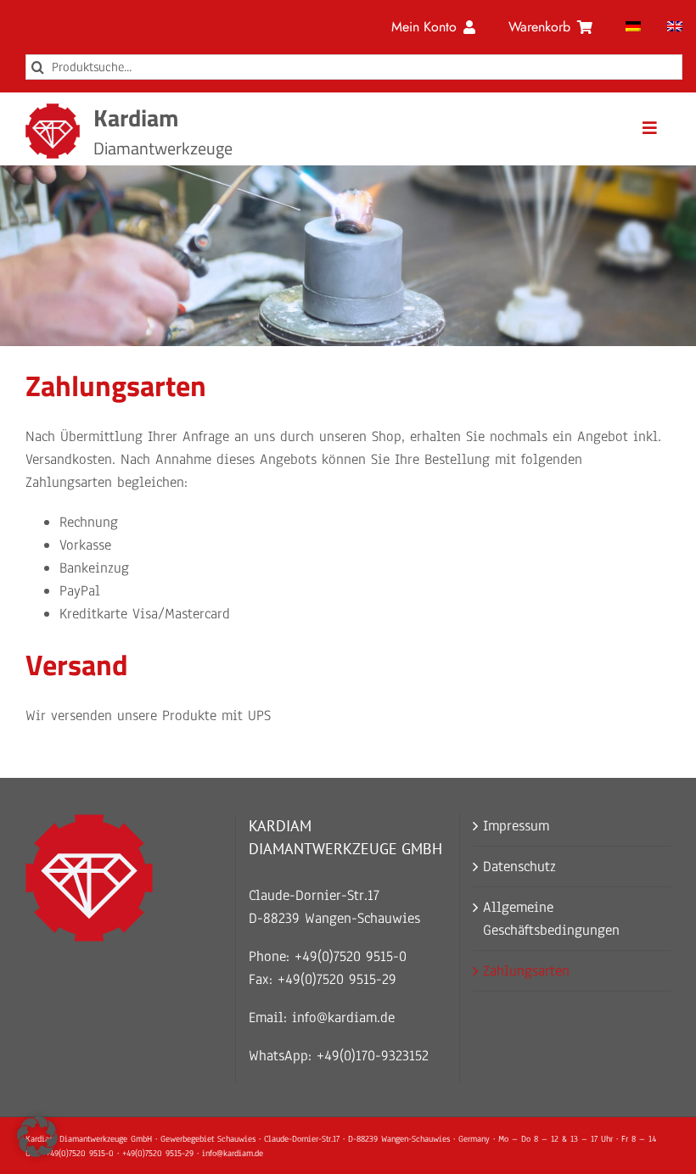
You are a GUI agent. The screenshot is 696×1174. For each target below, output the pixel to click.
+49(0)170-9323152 (373, 1055)
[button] (37, 1136)
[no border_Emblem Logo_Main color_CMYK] (52, 110)
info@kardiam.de (343, 1017)
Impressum (516, 826)
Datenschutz (519, 866)
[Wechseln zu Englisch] (674, 27)
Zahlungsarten (526, 971)
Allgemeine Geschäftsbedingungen (551, 918)
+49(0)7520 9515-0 (351, 956)
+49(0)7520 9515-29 (337, 979)
